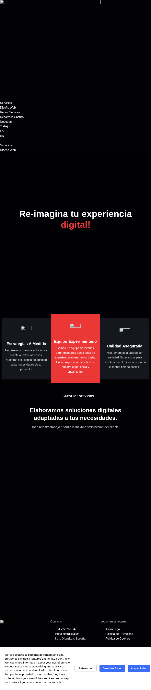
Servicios (6, 102)
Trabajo (4, 126)
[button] (75, 140)
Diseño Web (8, 107)
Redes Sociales (10, 112)
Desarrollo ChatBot (12, 117)
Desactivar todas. (112, 668)
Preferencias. (85, 668)
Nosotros (6, 121)
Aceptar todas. (139, 668)
